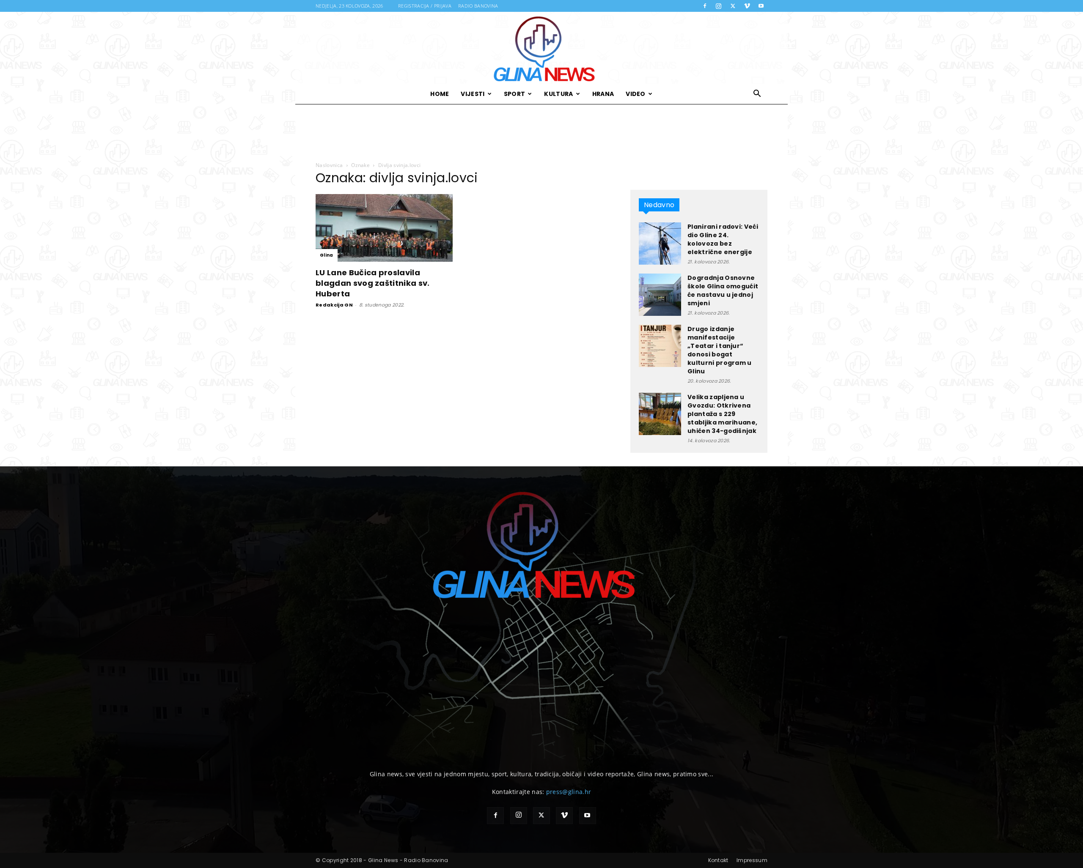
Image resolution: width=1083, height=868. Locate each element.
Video (636, 94)
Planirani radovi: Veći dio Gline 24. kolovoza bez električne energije (722, 239)
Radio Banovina (478, 6)
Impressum (752, 860)
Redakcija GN (334, 304)
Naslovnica (329, 165)
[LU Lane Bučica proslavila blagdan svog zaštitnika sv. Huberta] (384, 228)
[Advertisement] (541, 133)
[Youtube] (761, 6)
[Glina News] (541, 48)
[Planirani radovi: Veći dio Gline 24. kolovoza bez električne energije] (660, 243)
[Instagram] (718, 6)
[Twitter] (732, 6)
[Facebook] (704, 6)
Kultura (558, 94)
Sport (514, 94)
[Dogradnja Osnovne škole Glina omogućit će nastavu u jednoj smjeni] (660, 295)
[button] (757, 94)
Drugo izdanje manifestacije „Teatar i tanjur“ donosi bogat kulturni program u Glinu (719, 350)
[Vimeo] (747, 6)
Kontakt (718, 860)
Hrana (603, 94)
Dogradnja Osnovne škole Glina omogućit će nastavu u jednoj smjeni (722, 290)
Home (439, 94)
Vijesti (472, 94)
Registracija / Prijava (424, 6)
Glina (326, 255)
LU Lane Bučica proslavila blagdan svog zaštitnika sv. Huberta (373, 283)
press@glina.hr (568, 792)
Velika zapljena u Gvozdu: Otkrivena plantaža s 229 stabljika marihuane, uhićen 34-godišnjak (722, 414)
